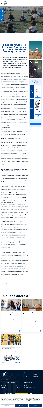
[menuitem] (27, 372)
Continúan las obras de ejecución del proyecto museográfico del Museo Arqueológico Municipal (10, 313)
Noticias (6, 35)
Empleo (24, 374)
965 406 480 (18, 387)
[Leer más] (19, 331)
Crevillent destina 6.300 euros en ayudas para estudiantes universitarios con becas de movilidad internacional (11, 347)
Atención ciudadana (36, 372)
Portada (2, 35)
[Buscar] (41, 4)
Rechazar (21, 405)
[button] (1, 3)
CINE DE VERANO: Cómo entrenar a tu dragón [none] (38, 88)
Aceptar (35, 405)
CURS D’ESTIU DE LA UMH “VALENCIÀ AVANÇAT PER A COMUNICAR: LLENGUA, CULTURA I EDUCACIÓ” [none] (38, 104)
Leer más (16, 331)
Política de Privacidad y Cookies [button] (25, 401)
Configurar (7, 405)
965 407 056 (18, 385)
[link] (11, 3)
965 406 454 (18, 384)
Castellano (34, 1)
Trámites (25, 372)
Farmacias (35, 374)
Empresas (25, 376)
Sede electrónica (36, 376)
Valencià (40, 1)
